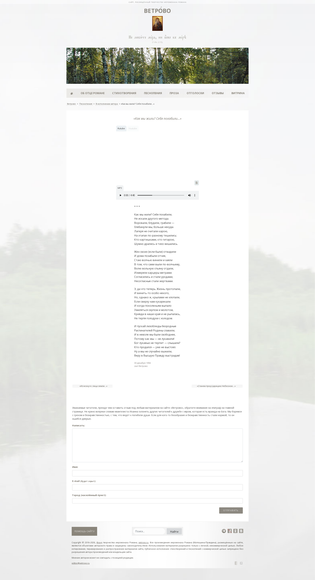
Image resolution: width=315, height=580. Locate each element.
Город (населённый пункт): (89, 495)
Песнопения (153, 93)
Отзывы (218, 93)
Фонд (99, 542)
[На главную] (157, 2)
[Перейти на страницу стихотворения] (196, 182)
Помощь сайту (84, 531)
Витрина (238, 93)
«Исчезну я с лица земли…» (93, 386)
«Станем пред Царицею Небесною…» (216, 386)
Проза (174, 93)
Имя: (75, 466)
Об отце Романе (93, 93)
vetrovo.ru (143, 542)
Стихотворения (124, 93)
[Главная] (71, 93)
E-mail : (84, 481)
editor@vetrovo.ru (81, 563)
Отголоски (195, 93)
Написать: (78, 425)
